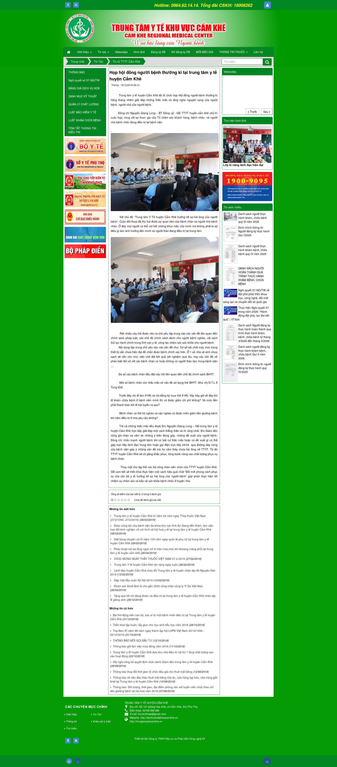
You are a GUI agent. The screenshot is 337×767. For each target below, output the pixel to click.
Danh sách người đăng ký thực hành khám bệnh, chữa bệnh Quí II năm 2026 (254, 352)
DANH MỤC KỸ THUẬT (82, 96)
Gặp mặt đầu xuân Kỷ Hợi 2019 (133, 580)
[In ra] (207, 86)
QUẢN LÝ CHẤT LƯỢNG (83, 104)
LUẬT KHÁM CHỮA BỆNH (84, 120)
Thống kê (71, 721)
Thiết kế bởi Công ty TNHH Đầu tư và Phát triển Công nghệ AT (169, 738)
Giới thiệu (71, 714)
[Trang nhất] (69, 52)
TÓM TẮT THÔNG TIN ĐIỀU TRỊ (82, 130)
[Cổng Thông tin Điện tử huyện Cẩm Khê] (85, 199)
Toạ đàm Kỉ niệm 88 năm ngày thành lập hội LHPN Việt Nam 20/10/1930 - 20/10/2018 (157, 633)
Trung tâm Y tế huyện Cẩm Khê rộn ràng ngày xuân (146, 564)
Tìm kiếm (71, 728)
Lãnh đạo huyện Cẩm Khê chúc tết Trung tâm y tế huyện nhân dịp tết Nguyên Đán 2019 (163, 572)
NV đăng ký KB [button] (180, 52)
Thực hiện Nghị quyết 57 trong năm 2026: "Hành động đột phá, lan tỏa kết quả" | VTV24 (246, 313)
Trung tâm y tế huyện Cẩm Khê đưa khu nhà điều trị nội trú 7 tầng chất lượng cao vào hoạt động (161, 654)
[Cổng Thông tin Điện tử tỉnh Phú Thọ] (85, 181)
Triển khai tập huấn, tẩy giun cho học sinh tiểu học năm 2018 (150, 625)
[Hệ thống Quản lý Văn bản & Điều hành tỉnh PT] (85, 216)
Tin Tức (97, 714)
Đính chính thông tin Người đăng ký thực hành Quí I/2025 (254, 231)
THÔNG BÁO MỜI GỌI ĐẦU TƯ (132, 640)
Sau (266, 112)
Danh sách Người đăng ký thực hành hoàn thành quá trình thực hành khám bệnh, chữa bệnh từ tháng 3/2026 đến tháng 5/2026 (254, 333)
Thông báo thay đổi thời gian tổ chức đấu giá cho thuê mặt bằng (152, 672)
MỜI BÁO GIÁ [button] (204, 52)
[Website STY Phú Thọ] (85, 163)
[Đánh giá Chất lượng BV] (85, 234)
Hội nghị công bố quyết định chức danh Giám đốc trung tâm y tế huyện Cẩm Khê (163, 662)
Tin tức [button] (102, 52)
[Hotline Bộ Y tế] (247, 186)
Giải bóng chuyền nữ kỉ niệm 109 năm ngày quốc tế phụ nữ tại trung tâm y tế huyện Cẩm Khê (159, 541)
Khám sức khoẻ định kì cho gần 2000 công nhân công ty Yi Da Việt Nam (158, 586)
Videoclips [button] (121, 52)
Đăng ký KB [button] (158, 52)
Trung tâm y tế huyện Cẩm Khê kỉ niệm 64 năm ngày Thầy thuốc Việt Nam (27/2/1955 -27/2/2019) (158, 518)
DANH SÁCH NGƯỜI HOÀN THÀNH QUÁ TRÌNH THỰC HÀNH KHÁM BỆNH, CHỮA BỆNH (251, 276)
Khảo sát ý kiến (102, 721)
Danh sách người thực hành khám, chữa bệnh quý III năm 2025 (252, 218)
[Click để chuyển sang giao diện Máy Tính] (78, 761)
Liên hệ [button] (258, 52)
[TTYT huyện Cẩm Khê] (80, 28)
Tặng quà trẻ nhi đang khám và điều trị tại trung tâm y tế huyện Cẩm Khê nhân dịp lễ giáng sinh (163, 598)
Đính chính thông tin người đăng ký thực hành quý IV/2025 (254, 368)
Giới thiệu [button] (83, 52)
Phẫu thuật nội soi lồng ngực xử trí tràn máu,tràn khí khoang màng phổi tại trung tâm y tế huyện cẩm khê (161, 551)
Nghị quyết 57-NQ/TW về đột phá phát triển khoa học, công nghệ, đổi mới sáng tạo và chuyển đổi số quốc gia (246, 296)
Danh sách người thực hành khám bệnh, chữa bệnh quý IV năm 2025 (252, 250)
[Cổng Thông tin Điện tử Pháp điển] (85, 251)
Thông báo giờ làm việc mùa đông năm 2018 (140, 646)
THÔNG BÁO (76, 72)
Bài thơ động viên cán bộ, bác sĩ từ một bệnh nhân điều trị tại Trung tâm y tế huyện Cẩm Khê (162, 617)
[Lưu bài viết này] (214, 86)
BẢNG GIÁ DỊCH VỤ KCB (83, 88)
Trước (253, 112)
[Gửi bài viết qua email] (199, 86)
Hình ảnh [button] (139, 52)
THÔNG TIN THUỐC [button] (232, 52)
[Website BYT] (85, 146)
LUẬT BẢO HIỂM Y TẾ (82, 112)
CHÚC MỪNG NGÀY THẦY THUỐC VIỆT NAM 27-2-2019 (149, 559)
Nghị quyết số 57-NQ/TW (83, 80)
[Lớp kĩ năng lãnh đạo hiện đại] (247, 144)
